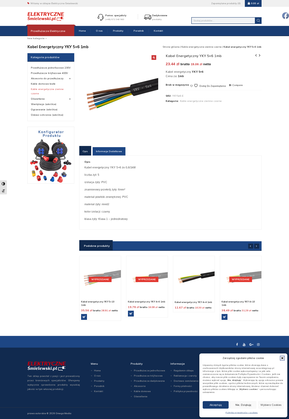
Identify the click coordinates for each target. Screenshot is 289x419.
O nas (99, 30)
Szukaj (258, 20)
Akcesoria (140, 386)
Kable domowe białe (43, 83)
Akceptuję (216, 404)
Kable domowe (142, 391)
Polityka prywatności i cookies (242, 412)
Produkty (118, 30)
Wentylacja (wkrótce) (43, 104)
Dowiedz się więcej (84, 317)
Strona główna (171, 46)
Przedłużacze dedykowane (149, 381)
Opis (85, 151)
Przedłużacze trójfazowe (148, 375)
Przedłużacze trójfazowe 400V (49, 73)
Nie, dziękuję (243, 404)
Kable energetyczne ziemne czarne (202, 46)
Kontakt (158, 30)
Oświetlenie (38, 98)
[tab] (85, 151)
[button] (282, 358)
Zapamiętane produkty (224, 3)
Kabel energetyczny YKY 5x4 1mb (260, 57)
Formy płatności (183, 386)
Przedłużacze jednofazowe (149, 370)
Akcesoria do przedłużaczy (47, 78)
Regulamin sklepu (184, 370)
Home (82, 30)
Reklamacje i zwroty (185, 375)
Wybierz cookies (271, 404)
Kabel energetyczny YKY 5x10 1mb (256, 57)
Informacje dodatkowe (109, 151)
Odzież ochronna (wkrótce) (47, 114)
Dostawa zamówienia (186, 381)
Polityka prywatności (186, 391)
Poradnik (139, 30)
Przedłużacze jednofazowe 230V (51, 67)
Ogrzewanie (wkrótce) (44, 109)
